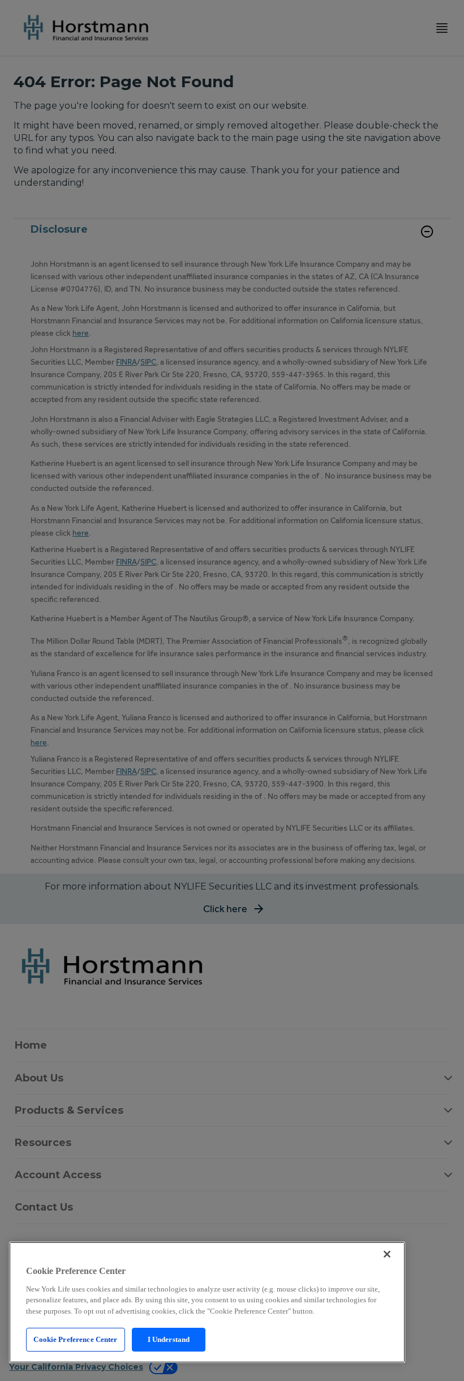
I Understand (169, 1339)
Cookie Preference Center (75, 1339)
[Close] (387, 1254)
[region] (207, 1302)
